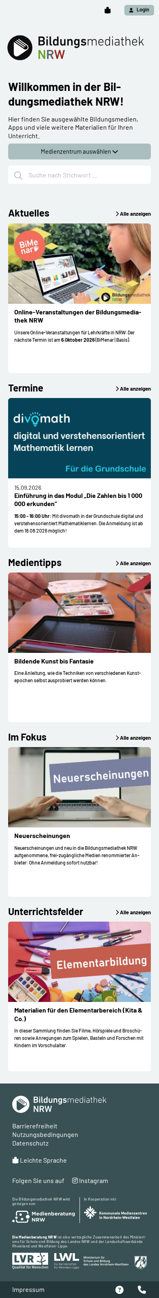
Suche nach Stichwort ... (63, 175)
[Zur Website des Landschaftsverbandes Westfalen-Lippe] (67, 1261)
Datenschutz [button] (30, 1143)
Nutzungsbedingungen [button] (45, 1134)
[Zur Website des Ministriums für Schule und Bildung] (115, 1262)
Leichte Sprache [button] (43, 1160)
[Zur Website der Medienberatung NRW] (43, 1217)
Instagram (93, 1180)
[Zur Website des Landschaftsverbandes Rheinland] (31, 1261)
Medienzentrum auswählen (76, 151)
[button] (107, 10)
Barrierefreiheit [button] (34, 1126)
